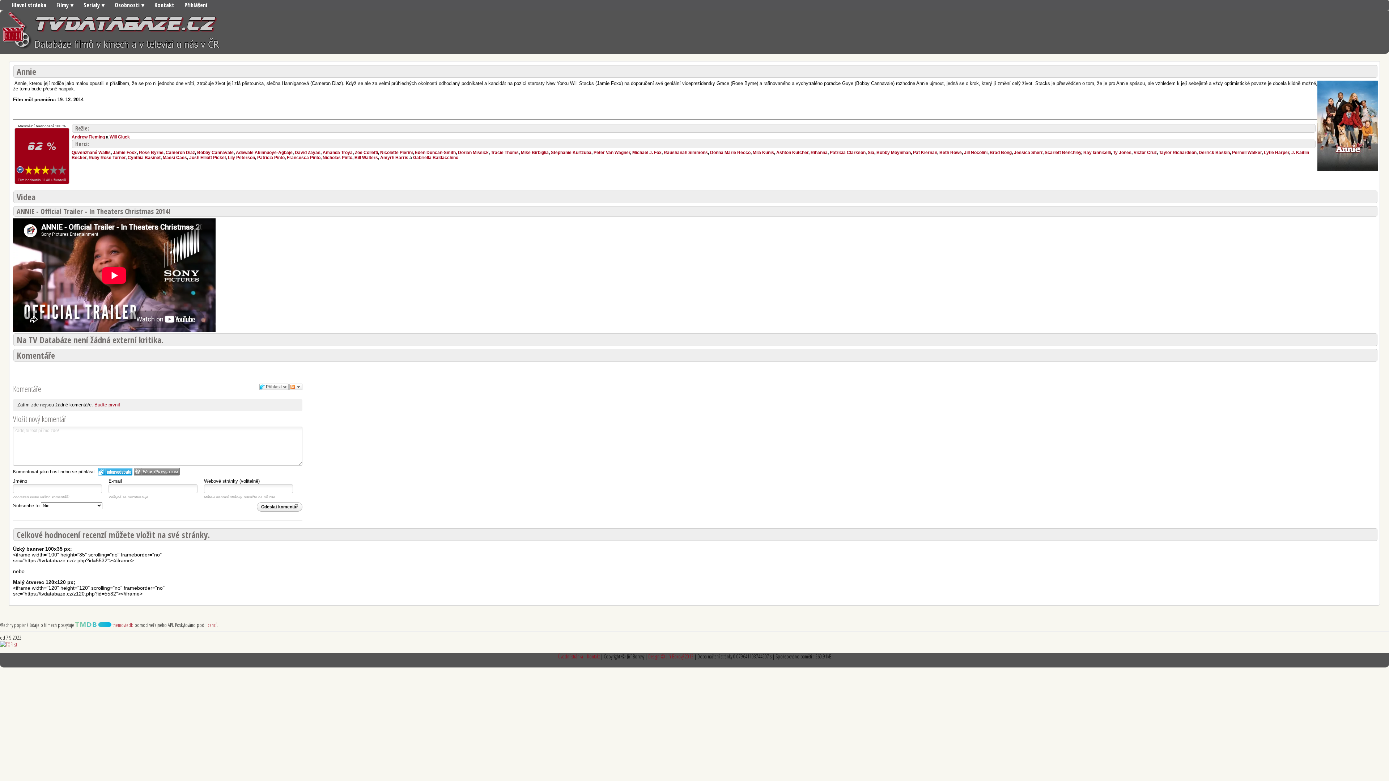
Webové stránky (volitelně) (232, 481)
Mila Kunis (763, 152)
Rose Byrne (151, 152)
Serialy (92, 5)
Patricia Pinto (271, 157)
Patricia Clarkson (848, 152)
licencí (211, 625)
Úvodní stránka (570, 656)
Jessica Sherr (1028, 152)
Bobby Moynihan (893, 152)
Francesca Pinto (303, 157)
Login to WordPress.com (157, 471)
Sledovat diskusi (295, 387)
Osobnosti (127, 5)
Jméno (20, 481)
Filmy (62, 5)
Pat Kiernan (925, 152)
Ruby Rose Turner (107, 157)
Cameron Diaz (180, 152)
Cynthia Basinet (144, 157)
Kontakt (164, 5)
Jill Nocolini (975, 152)
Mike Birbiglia (535, 152)
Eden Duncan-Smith (435, 152)
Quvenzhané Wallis (91, 152)
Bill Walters (366, 157)
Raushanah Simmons (686, 152)
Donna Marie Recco (730, 152)
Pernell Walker (1247, 152)
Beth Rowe (950, 152)
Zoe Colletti (366, 152)
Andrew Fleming (88, 137)
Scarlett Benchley (1063, 152)
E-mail (115, 481)
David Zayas (307, 152)
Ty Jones (1122, 152)
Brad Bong (1001, 152)
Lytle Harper (1276, 152)
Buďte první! (107, 404)
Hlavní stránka (29, 5)
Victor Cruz (1145, 152)
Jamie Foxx (125, 152)
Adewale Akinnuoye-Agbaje (264, 152)
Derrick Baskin (1214, 152)
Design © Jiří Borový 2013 (670, 656)
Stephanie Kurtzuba (571, 152)
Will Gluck (120, 137)
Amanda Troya (338, 152)
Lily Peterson (241, 157)
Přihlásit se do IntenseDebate (115, 471)
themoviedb (122, 625)
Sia (871, 152)
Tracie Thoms (505, 152)
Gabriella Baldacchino (435, 157)
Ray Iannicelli (1097, 152)
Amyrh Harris (394, 157)
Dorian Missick (473, 152)
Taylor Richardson (1178, 152)
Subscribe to (27, 505)
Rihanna (819, 152)
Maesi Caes (175, 157)
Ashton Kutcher (792, 152)
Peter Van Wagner (612, 152)
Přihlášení (195, 5)
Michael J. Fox (647, 152)
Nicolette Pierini (396, 152)
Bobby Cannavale (215, 152)
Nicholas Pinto (337, 157)
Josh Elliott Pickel (207, 157)
